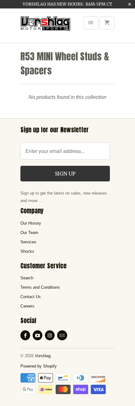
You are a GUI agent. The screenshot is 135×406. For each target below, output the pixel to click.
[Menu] (90, 22)
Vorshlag (43, 355)
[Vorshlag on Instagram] (50, 335)
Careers (27, 306)
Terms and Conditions (40, 287)
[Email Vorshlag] (62, 335)
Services (28, 242)
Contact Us (30, 296)
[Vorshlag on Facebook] (25, 335)
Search (26, 278)
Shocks (27, 251)
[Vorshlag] (45, 28)
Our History (30, 223)
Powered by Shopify (38, 366)
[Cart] (107, 22)
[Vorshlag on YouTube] (37, 335)
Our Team (29, 232)
